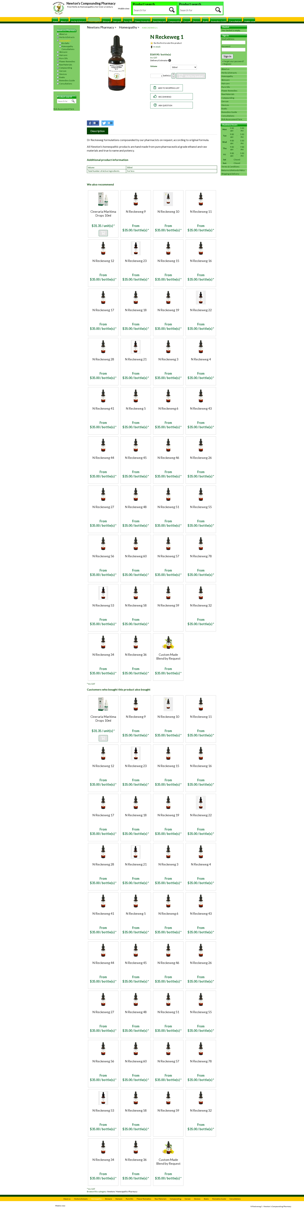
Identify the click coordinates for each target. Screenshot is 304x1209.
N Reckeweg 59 (168, 605)
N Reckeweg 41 (103, 408)
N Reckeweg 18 (136, 310)
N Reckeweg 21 (136, 359)
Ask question (165, 105)
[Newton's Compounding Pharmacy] (59, 9)
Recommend (165, 97)
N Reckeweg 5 (136, 408)
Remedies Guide (219, 21)
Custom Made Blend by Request (168, 656)
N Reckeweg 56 (103, 556)
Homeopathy (94, 21)
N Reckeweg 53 (103, 605)
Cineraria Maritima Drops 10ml (103, 213)
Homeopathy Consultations (68, 47)
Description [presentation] (97, 131)
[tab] (97, 130)
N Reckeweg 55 (201, 507)
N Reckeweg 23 (136, 261)
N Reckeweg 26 (201, 458)
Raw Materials (159, 21)
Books (206, 21)
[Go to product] (103, 199)
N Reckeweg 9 (136, 211)
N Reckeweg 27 (103, 507)
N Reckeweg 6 (168, 408)
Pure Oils (128, 21)
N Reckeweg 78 (201, 556)
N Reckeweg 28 (103, 359)
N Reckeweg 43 (201, 408)
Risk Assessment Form (63, 109)
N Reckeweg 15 (168, 261)
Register (228, 64)
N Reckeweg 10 (168, 211)
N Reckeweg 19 (168, 310)
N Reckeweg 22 (201, 310)
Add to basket (194, 76)
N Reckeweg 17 (103, 310)
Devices (197, 21)
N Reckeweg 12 (103, 261)
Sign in (227, 56)
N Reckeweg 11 (201, 211)
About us (65, 21)
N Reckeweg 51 (168, 507)
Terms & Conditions (230, 166)
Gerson (187, 21)
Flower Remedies (143, 21)
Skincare (107, 21)
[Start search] (172, 10)
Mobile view (123, 8)
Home (55, 21)
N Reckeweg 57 (168, 556)
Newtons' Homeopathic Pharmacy (122, 1191)
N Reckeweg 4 (201, 359)
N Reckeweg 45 (136, 458)
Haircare (117, 21)
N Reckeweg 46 (168, 458)
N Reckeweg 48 (136, 507)
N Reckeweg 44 (103, 458)
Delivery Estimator (159, 60)
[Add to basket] (103, 233)
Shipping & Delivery (230, 174)
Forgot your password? (234, 61)
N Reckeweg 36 (136, 654)
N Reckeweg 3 (168, 359)
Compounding (174, 21)
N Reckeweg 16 (201, 261)
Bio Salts (65, 43)
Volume (153, 66)
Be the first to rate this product (168, 43)
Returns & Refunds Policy (233, 170)
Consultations (235, 21)
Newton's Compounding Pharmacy (91, 3)
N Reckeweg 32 (201, 605)
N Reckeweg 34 (103, 654)
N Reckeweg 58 (136, 605)
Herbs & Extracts (78, 21)
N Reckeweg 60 (136, 556)
